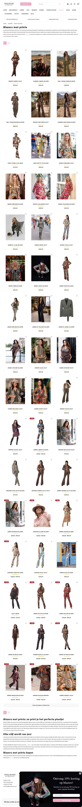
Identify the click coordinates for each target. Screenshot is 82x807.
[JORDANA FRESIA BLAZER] (15, 555)
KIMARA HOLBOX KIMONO (41, 695)
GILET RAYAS (15, 613)
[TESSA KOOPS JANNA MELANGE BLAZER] (15, 309)
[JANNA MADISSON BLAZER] (15, 678)
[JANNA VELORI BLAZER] (66, 596)
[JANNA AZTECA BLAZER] (41, 596)
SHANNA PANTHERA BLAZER (66, 122)
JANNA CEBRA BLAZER (15, 286)
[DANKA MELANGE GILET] (15, 391)
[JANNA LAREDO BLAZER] (41, 432)
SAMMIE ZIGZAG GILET (15, 449)
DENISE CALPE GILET (66, 408)
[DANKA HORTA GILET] (41, 391)
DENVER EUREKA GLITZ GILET (41, 490)
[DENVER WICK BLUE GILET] (66, 432)
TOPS (27, 10)
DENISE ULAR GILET (41, 368)
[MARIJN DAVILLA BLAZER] (41, 637)
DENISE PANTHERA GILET (41, 122)
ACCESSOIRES (8, 13)
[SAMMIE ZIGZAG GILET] (15, 432)
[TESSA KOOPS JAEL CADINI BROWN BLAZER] (15, 104)
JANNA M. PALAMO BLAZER (41, 327)
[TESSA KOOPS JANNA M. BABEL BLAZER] (66, 309)
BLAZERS (61, 10)
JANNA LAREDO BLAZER (41, 449)
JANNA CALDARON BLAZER (66, 204)
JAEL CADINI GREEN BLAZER (66, 81)
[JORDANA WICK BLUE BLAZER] (15, 473)
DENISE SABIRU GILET (15, 81)
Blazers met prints (18, 23)
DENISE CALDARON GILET (41, 204)
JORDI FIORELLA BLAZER (15, 163)
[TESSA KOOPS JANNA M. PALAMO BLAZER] (41, 309)
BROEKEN (34, 10)
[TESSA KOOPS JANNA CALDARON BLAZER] (66, 186)
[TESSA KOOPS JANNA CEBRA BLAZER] (15, 268)
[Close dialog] (80, 773)
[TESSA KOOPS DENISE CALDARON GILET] (41, 186)
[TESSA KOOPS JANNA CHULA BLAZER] (41, 268)
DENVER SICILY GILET (40, 572)
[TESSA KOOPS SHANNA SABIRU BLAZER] (41, 63)
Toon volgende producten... (41, 705)
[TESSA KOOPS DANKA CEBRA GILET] (41, 227)
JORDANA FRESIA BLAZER (15, 572)
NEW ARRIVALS (13, 10)
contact (12, 757)
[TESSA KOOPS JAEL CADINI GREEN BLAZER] (66, 63)
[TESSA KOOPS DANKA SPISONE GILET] (66, 350)
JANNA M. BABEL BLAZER (66, 327)
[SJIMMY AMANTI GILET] (66, 678)
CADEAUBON (24, 13)
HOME (5, 10)
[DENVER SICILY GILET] (41, 555)
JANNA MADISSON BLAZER (15, 695)
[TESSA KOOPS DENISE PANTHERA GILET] (41, 104)
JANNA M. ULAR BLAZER (15, 245)
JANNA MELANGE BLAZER (15, 327)
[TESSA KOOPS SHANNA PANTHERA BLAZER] (66, 104)
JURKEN (22, 10)
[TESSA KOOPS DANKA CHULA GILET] (66, 227)
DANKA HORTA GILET (40, 408)
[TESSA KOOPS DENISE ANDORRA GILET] (66, 145)
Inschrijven (66, 800)
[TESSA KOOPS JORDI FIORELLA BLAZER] (15, 145)
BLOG (32, 13)
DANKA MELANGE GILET (15, 408)
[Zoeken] (59, 4)
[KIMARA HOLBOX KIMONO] (41, 678)
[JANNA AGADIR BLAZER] (66, 514)
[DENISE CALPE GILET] (66, 391)
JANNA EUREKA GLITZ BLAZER (66, 490)
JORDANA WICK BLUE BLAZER (15, 490)
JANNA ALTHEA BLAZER (66, 654)
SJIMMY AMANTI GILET (66, 695)
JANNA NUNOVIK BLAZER (15, 531)
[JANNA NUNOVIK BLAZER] (15, 514)
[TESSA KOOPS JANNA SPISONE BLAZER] (15, 350)
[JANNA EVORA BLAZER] (15, 637)
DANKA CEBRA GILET (41, 245)
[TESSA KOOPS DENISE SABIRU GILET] (15, 63)
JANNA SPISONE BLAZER (15, 368)
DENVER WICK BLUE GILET (66, 449)
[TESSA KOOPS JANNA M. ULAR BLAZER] (15, 227)
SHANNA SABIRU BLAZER (41, 81)
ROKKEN (41, 10)
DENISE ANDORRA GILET (66, 163)
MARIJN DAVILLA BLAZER (41, 654)
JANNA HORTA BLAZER (67, 286)
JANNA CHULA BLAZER (41, 286)
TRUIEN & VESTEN (51, 10)
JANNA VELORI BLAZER (66, 613)
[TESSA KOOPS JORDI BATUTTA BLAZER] (41, 145)
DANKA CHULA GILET (66, 245)
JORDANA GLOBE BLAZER (41, 531)
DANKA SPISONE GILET (66, 368)
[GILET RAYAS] (15, 596)
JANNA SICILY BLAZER (66, 572)
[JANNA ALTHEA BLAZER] (66, 637)
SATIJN (68, 10)
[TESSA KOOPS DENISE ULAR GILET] (41, 350)
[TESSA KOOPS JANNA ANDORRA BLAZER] (15, 186)
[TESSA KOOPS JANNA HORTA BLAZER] (66, 268)
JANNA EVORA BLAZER (15, 654)
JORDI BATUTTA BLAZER (41, 163)
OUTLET (16, 13)
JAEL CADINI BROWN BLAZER (15, 122)
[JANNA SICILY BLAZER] (66, 555)
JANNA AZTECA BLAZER (41, 613)
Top (30, 744)
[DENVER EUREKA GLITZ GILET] (41, 473)
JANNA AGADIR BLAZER (66, 531)
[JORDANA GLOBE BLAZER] (41, 514)
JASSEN (74, 10)
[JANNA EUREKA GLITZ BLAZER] (66, 473)
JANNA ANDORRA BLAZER (15, 204)
